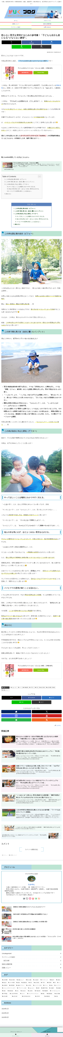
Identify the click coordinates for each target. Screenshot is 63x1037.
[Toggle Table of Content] (39, 176)
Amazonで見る (40, 72)
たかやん (31, 884)
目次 (28, 204)
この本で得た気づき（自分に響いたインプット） (20, 181)
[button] (41, 47)
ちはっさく (14, 687)
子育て (32, 687)
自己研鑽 (49, 687)
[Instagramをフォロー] (16, 715)
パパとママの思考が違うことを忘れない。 (21, 191)
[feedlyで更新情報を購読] (16, 719)
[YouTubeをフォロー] (47, 715)
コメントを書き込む (31, 849)
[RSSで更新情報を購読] (47, 719)
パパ (20, 687)
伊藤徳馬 (26, 687)
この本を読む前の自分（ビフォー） (16, 179)
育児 (37, 687)
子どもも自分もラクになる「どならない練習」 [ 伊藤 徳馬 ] (35, 68)
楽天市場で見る (25, 72)
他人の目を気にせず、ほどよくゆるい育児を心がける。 (24, 189)
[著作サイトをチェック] (16, 711)
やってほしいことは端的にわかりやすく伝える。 (22, 186)
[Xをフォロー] (47, 711)
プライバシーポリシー (16, 1031)
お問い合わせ (46, 1031)
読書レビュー (6, 687)
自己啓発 (43, 687)
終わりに (8, 194)
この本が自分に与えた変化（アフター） (18, 184)
